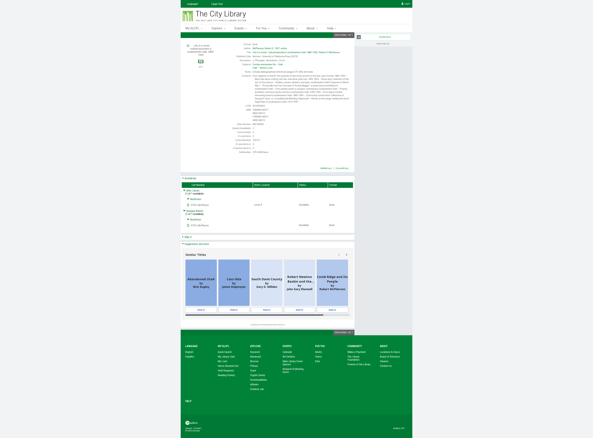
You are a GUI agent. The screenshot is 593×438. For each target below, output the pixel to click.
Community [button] (287, 28)
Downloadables (258, 379)
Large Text (217, 3)
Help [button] (330, 28)
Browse (254, 361)
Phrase (254, 365)
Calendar (287, 352)
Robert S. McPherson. (296, 52)
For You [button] (261, 28)
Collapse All (342, 168)
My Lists (222, 361)
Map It (188, 237)
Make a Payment (356, 352)
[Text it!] (188, 205)
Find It (201, 309)
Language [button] (191, 346)
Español (189, 356)
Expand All (326, 168)
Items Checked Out (228, 365)
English (189, 352)
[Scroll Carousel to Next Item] (346, 255)
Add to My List (382, 43)
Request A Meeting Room (293, 371)
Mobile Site (399, 428)
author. (270, 48)
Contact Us (386, 365)
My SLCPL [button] (192, 28)
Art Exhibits (289, 356)
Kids (317, 361)
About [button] (310, 28)
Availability (190, 178)
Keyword (255, 352)
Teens (318, 356)
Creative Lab (257, 389)
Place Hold (385, 37)
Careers (384, 361)
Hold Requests (226, 370)
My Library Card (226, 356)
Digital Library (257, 375)
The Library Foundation (353, 358)
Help (188, 401)
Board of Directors (390, 356)
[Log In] (402, 3)
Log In (407, 3)
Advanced (255, 356)
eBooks (254, 384)
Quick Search (225, 352)
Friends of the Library (359, 364)
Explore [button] (217, 28)
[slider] (267, 315)
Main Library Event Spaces (293, 363)
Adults (318, 352)
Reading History (226, 375)
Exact (253, 370)
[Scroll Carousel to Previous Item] (339, 255)
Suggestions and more (197, 244)
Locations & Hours (390, 352)
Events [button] (239, 28)
